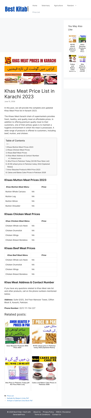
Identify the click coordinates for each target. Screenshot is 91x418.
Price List (36, 12)
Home (35, 5)
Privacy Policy (48, 412)
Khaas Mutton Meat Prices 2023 (20, 147)
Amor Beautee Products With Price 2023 (23, 170)
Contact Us (56, 414)
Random (70, 5)
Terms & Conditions (42, 414)
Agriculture (58, 5)
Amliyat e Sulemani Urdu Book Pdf (19, 400)
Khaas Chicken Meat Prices (18, 150)
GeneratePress (19, 414)
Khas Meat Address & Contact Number (23, 156)
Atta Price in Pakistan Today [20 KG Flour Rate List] (28, 161)
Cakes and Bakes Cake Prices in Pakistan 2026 (27, 172)
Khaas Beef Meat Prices (17, 153)
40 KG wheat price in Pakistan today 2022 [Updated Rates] (28, 165)
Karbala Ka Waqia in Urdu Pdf (18, 398)
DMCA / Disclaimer (63, 412)
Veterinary (46, 5)
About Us (37, 412)
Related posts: (16, 158)
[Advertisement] (30, 35)
